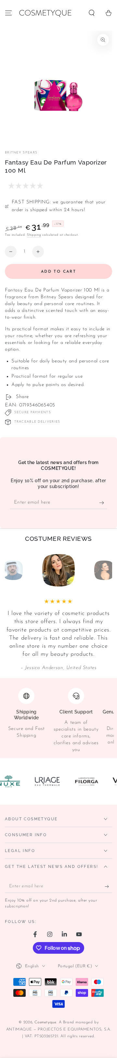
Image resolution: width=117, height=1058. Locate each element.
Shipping (34, 235)
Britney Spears (21, 152)
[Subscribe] (103, 502)
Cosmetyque (45, 1022)
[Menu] (8, 12)
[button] (91, 12)
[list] (58, 720)
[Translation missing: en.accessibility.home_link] (45, 13)
